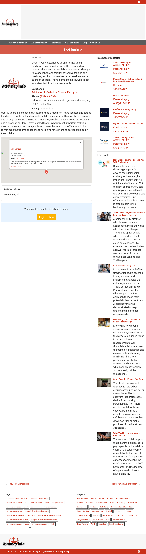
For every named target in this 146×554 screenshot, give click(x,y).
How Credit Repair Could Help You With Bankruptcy (128, 161)
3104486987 (120, 89)
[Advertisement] (83, 23)
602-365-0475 (120, 73)
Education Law (107, 515)
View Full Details (16, 166)
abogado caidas (58, 502)
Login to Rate (46, 217)
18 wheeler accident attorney (17, 498)
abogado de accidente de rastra (18, 524)
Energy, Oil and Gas (83, 520)
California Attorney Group (124, 109)
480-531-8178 (120, 131)
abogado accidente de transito (17, 502)
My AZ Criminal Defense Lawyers (128, 123)
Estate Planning (82, 524)
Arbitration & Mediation (44, 92)
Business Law (82, 507)
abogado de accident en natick (17, 507)
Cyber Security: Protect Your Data (128, 379)
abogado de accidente (14, 511)
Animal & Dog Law (97, 498)
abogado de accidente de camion (49, 515)
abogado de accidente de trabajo (43, 524)
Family (93, 524)
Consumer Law (97, 511)
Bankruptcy (121, 502)
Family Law (73, 92)
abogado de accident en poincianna (43, 507)
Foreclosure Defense (116, 524)
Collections (104, 507)
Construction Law (83, 511)
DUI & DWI (96, 515)
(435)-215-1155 (121, 103)
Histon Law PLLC (121, 95)
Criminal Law (120, 127)
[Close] (80, 142)
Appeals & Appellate (123, 498)
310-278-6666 (120, 117)
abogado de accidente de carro (17, 520)
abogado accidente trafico (40, 502)
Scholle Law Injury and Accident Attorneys (123, 138)
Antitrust (110, 498)
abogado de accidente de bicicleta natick (21, 515)
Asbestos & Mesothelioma (105, 502)
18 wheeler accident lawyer (39, 498)
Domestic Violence (83, 515)
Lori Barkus (16, 149)
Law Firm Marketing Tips (124, 265)
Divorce (62, 92)
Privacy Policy (62, 551)
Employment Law (132, 515)
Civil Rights (93, 507)
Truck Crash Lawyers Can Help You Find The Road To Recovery (129, 214)
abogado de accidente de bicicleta (37, 511)
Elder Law (119, 515)
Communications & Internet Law (122, 507)
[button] (46, 172)
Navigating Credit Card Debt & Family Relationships (126, 320)
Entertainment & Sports (101, 520)
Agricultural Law (82, 498)
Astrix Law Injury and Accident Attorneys (122, 63)
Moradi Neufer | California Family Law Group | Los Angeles (128, 80)
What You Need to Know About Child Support (127, 434)
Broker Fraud (132, 502)
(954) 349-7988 (48, 96)
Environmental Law (119, 520)
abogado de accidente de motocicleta (44, 520)
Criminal (109, 511)
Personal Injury (121, 68)
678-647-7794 (120, 147)
